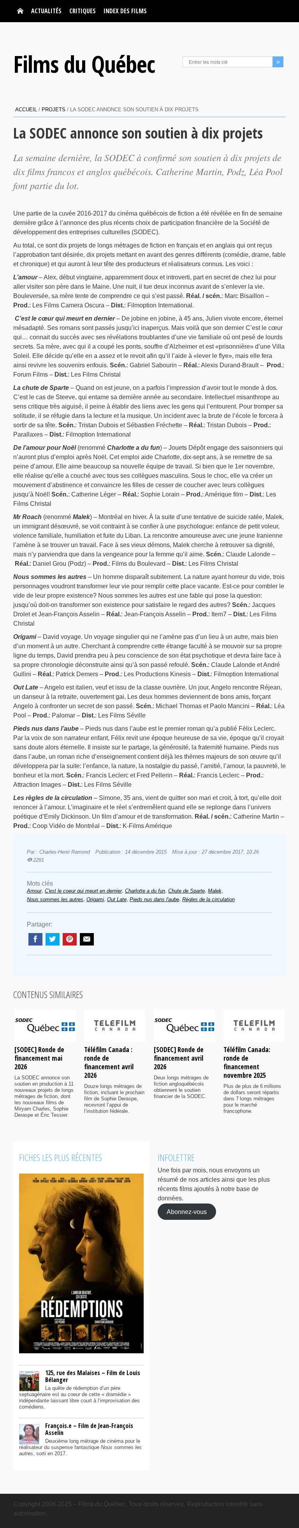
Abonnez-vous (187, 1211)
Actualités (46, 11)
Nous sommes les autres (55, 899)
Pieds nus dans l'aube (154, 899)
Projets (53, 109)
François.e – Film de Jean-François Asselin (89, 1429)
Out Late (117, 899)
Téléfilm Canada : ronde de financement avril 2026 (109, 1062)
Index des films (125, 11)
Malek (215, 891)
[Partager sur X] (53, 939)
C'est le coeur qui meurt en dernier (83, 891)
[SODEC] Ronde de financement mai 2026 (39, 1058)
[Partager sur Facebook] (35, 939)
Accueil (26, 109)
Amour (34, 891)
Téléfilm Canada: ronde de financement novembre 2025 (246, 1062)
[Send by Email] (87, 939)
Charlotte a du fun (145, 891)
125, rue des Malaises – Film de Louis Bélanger (92, 1376)
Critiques (82, 11)
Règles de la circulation (208, 899)
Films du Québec (84, 63)
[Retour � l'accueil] (20, 11)
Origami (95, 899)
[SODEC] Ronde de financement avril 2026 (179, 1058)
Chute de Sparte (186, 891)
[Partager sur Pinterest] (70, 939)
